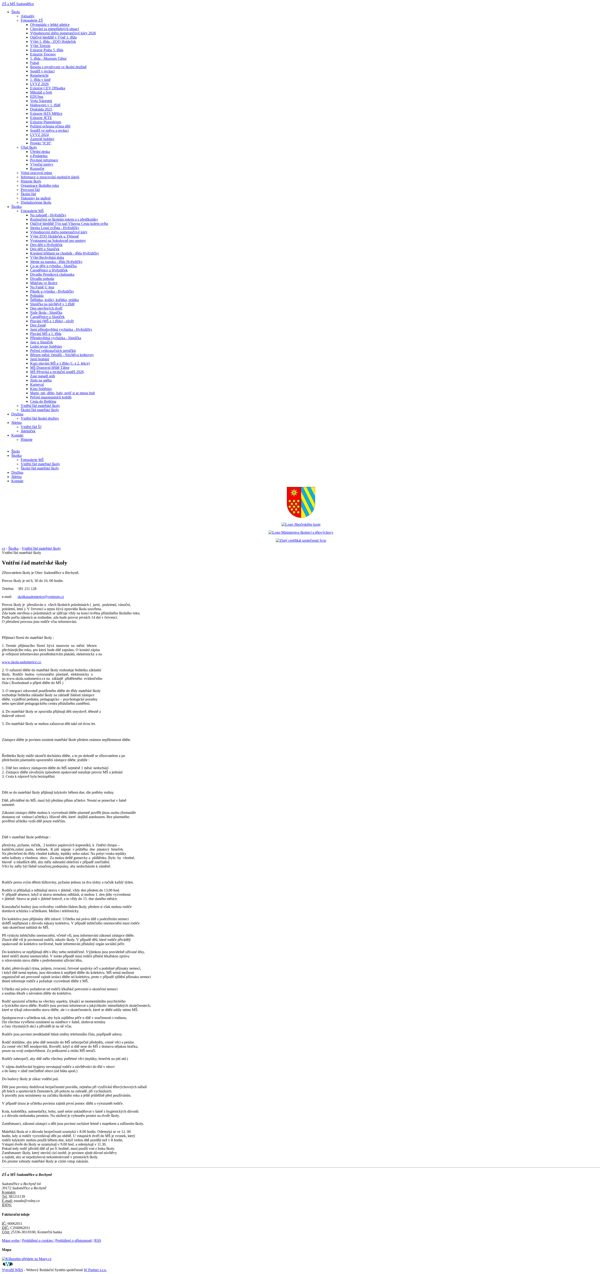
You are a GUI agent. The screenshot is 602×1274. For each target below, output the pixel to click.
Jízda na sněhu (41, 380)
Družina (17, 414)
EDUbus (36, 97)
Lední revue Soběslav (46, 346)
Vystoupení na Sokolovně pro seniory (58, 241)
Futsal (34, 63)
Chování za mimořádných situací (54, 29)
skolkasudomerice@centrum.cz (41, 597)
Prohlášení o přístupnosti (73, 1240)
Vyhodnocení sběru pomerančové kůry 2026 (63, 33)
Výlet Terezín (40, 46)
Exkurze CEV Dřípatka (47, 88)
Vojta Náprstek (41, 101)
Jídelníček (28, 431)
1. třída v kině (40, 80)
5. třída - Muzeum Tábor (48, 58)
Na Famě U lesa (42, 287)
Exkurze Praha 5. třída (46, 50)
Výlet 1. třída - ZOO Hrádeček (53, 42)
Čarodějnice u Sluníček (47, 317)
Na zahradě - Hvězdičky (48, 215)
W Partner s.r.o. (95, 1270)
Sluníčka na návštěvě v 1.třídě (52, 304)
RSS (97, 1240)
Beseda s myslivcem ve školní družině (58, 67)
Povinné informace (44, 160)
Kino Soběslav (41, 389)
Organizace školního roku (40, 185)
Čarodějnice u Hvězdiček (49, 270)
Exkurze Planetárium (45, 122)
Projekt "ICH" (40, 143)
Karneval (37, 384)
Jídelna (16, 423)
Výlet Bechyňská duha (47, 257)
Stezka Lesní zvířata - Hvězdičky (54, 228)
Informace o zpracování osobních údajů (50, 177)
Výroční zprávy (41, 164)
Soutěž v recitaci (42, 71)
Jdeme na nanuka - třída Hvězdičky (56, 262)
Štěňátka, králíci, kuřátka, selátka (54, 300)
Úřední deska (40, 152)
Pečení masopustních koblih (50, 397)
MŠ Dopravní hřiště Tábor (49, 368)
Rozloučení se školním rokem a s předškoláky (64, 219)
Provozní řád (30, 190)
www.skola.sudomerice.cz (21, 662)
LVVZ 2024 (39, 135)
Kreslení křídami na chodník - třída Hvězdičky (64, 253)
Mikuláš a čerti (41, 92)
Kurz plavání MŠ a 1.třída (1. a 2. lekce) (60, 363)
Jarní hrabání (39, 359)
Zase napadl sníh (42, 376)
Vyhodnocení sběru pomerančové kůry (58, 232)
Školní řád (28, 194)
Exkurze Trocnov (43, 54)
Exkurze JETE (41, 118)
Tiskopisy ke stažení (36, 198)
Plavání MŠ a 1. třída (45, 334)
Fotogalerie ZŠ (32, 20)
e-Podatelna (39, 156)
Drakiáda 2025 (41, 109)
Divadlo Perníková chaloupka (52, 274)
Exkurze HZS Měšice (46, 113)
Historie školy (31, 181)
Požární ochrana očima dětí (50, 126)
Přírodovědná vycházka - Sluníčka (55, 338)
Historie (26, 440)
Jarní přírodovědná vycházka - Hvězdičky (61, 329)
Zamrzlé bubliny (42, 139)
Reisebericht (39, 75)
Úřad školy (29, 147)
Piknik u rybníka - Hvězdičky (52, 291)
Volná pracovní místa (36, 173)
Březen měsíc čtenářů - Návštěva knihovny (62, 355)
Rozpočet (37, 169)
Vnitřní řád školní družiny (40, 418)
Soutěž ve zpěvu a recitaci (49, 130)
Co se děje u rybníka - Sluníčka (53, 266)
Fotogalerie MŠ (32, 211)
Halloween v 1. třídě (45, 105)
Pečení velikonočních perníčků (53, 351)
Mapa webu (11, 1240)
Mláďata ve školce (43, 283)
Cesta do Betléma (43, 401)
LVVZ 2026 (39, 84)
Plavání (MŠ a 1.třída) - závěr (52, 321)
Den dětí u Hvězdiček (46, 245)
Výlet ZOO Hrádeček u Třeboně (54, 236)
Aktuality (28, 16)
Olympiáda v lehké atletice (50, 25)
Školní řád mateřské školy (40, 410)
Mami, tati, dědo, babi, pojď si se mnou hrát (62, 393)
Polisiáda (37, 296)
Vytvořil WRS (12, 1270)
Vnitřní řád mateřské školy (40, 406)
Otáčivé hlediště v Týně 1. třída (53, 37)
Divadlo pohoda (42, 279)
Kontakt (17, 435)
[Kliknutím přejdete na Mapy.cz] (26, 1259)
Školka (16, 207)
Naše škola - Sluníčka (46, 313)
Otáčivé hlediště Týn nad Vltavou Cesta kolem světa (69, 224)
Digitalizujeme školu (36, 202)
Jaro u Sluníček (41, 342)
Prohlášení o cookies (38, 1240)
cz (3, 548)
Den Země (38, 325)
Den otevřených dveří (46, 308)
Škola (15, 12)
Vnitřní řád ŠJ (31, 427)
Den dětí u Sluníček (44, 249)
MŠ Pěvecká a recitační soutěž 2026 (57, 372)
